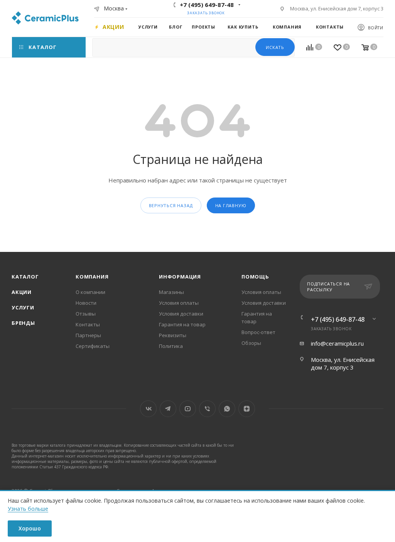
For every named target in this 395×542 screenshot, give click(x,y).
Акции (22, 292)
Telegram (168, 408)
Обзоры (251, 342)
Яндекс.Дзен (246, 408)
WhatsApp (227, 408)
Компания (92, 276)
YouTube (187, 408)
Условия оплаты (179, 302)
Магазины (171, 292)
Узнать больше (28, 508)
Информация (180, 276)
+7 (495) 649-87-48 (207, 4)
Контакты (88, 324)
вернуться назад (171, 205)
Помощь (255, 276)
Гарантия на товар (182, 324)
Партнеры (88, 335)
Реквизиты (172, 335)
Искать (275, 47)
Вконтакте (148, 408)
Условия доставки (181, 313)
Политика (171, 346)
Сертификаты (93, 346)
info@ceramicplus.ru (337, 343)
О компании (90, 292)
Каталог (25, 276)
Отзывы (86, 313)
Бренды (23, 322)
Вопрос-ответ (258, 332)
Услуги (23, 307)
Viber (207, 408)
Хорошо (30, 528)
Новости (86, 302)
